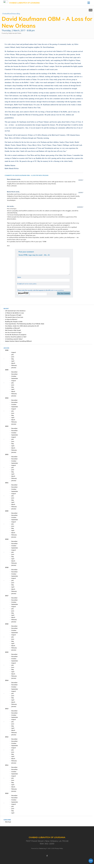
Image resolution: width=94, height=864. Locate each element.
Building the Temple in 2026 (13, 321)
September (14, 378)
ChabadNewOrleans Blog (11, 14)
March (13, 363)
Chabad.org (42, 848)
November (14, 374)
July (12, 354)
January (13, 367)
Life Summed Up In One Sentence (15, 311)
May (12, 359)
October (13, 376)
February (14, 365)
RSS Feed (8, 822)
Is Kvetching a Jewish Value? (14, 339)
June (12, 357)
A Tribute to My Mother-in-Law (14, 313)
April (12, 361)
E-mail (26, 284)
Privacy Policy (59, 848)
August (13, 352)
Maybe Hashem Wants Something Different (18, 341)
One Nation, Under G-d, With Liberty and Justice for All (22, 326)
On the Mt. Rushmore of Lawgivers (15, 334)
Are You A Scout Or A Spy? (13, 332)
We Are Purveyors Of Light (13, 315)
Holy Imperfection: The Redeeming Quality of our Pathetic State (24, 324)
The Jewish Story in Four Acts (14, 317)
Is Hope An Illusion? (11, 319)
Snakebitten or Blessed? (12, 328)
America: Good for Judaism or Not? (15, 337)
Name (19, 277)
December (14, 372)
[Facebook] (47, 856)
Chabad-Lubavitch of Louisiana (24, 3)
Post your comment (26, 252)
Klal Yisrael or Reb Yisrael (13, 330)
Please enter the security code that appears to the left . (40, 290)
